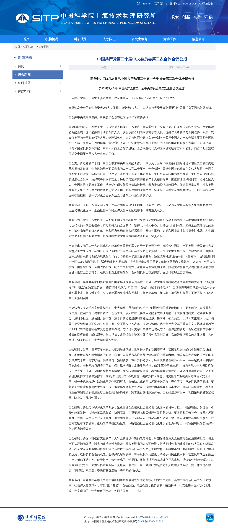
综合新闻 (44, 46)
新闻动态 (29, 46)
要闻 (21, 66)
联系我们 (159, 3)
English (147, 3)
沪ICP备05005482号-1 (150, 521)
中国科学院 (174, 3)
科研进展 (24, 83)
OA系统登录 (206, 3)
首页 (17, 46)
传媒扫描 (24, 91)
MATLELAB (189, 3)
